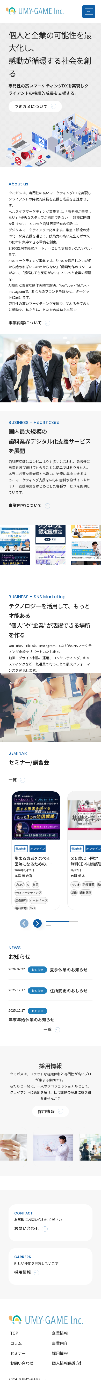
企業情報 (60, 1333)
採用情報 (46, 1111)
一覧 (13, 779)
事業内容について (25, 322)
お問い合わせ (22, 1363)
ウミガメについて (31, 106)
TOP (14, 1333)
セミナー (18, 1353)
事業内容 (60, 1343)
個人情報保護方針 (67, 1363)
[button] (37, 923)
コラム (16, 1343)
